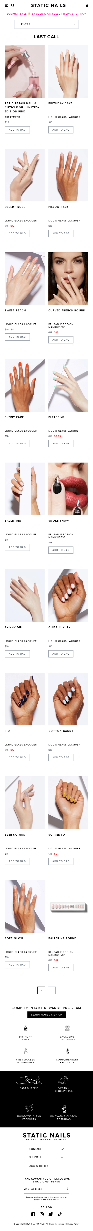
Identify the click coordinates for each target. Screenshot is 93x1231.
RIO (7, 731)
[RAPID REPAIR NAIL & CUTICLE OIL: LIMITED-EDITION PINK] (25, 71)
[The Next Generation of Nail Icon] (46, 1136)
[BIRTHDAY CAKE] (68, 71)
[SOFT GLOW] (25, 906)
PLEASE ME (56, 417)
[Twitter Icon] (50, 1214)
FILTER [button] (26, 24)
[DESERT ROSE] (25, 175)
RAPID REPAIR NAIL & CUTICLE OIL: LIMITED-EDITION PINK (22, 107)
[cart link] (87, 5)
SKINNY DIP (13, 627)
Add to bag (17, 129)
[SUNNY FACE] (25, 385)
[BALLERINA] (25, 489)
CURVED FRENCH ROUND (66, 310)
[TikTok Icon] (60, 1214)
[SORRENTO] (68, 802)
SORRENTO (56, 835)
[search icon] (12, 5)
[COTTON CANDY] (68, 699)
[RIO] (25, 699)
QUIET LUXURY (59, 627)
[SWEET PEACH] (25, 278)
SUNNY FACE (14, 417)
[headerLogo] (48, 5)
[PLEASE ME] (68, 385)
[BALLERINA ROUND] (68, 906)
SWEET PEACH (15, 310)
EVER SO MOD (15, 835)
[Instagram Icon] (42, 1214)
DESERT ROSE (15, 207)
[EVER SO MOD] (25, 802)
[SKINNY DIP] (25, 595)
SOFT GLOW (14, 938)
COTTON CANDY (60, 731)
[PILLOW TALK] (68, 175)
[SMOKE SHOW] (68, 489)
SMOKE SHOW (58, 520)
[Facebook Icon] (33, 1214)
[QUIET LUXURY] (68, 595)
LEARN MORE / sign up (46, 1014)
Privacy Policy (73, 1224)
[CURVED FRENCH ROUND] (68, 278)
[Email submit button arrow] (67, 1189)
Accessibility (38, 1166)
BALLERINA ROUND (62, 938)
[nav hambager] (6, 5)
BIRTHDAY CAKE (60, 103)
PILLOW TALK (58, 207)
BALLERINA (13, 520)
